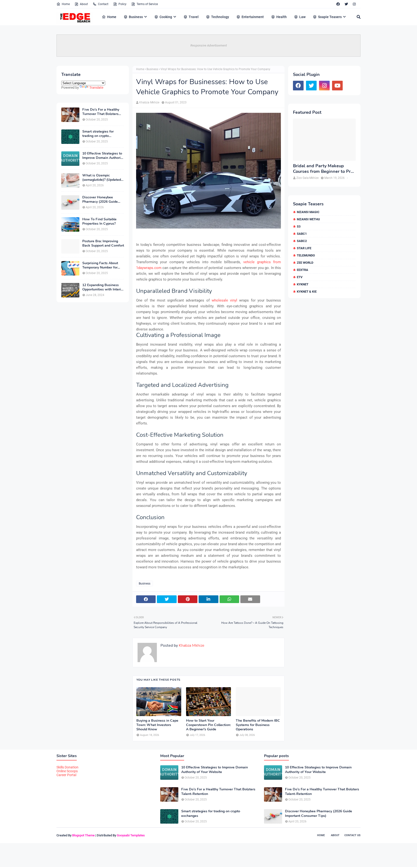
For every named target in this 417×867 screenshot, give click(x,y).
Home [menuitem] (111, 17)
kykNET (302, 284)
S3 (298, 226)
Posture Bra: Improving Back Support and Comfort (103, 243)
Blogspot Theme (83, 835)
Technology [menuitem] (220, 17)
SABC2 (302, 241)
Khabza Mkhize (149, 102)
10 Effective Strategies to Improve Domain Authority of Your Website (103, 155)
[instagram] (354, 4)
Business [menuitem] (136, 17)
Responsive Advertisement (208, 45)
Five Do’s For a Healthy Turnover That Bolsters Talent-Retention (100, 112)
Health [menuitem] (281, 17)
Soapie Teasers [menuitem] (330, 17)
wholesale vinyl (224, 300)
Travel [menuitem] (194, 17)
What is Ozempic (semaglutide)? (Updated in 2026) (101, 177)
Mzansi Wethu (308, 219)
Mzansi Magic (308, 212)
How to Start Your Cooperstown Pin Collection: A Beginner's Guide (208, 725)
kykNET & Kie (307, 291)
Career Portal (66, 775)
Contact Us (352, 835)
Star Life (304, 248)
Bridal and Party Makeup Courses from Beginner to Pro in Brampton (323, 169)
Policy (122, 4)
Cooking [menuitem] (166, 17)
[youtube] (337, 85)
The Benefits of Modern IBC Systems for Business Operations (258, 725)
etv (300, 277)
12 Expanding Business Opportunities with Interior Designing (103, 287)
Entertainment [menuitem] (253, 17)
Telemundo (306, 255)
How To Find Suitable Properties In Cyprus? (99, 221)
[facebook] (338, 4)
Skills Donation (67, 767)
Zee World (305, 262)
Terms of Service (147, 4)
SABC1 (302, 233)
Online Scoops (67, 771)
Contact (103, 4)
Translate (96, 87)
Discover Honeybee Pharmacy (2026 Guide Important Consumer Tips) (103, 199)
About (84, 4)
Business (152, 69)
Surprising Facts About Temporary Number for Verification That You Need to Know (100, 265)
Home (66, 4)
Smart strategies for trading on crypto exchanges (98, 133)
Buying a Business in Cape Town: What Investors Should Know (157, 725)
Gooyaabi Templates (131, 835)
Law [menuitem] (302, 17)
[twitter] (346, 4)
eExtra (302, 270)
